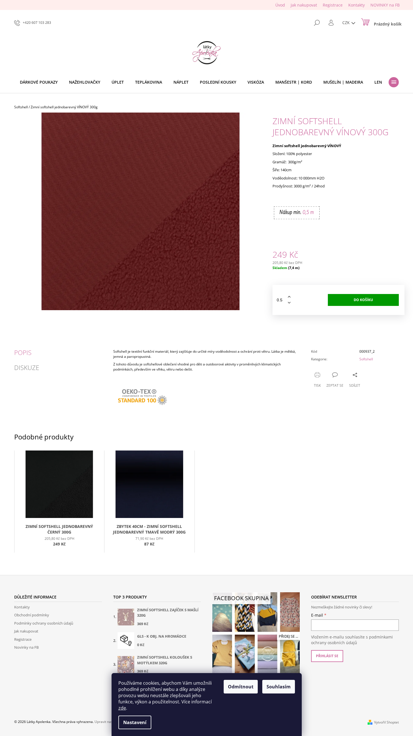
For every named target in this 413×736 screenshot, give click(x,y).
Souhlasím (279, 687)
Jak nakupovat (304, 5)
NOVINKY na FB (385, 5)
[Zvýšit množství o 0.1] (289, 297)
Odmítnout (240, 687)
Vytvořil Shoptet (386, 722)
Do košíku (363, 299)
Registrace (333, 5)
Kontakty (356, 5)
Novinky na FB (26, 647)
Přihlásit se (327, 655)
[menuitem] (38, 82)
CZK (346, 22)
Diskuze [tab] (26, 367)
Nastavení (134, 722)
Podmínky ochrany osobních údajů (43, 623)
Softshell (366, 359)
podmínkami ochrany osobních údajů (352, 639)
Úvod (280, 5)
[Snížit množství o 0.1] (289, 303)
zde (122, 708)
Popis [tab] (23, 352)
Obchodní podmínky (31, 614)
